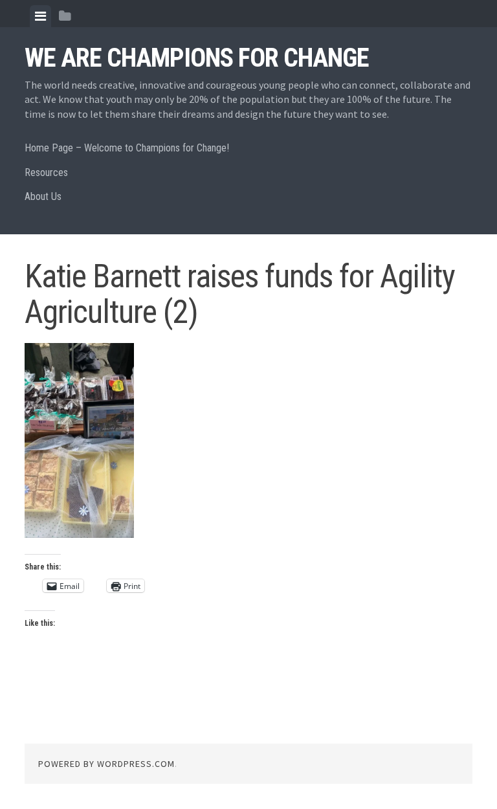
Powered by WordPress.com (106, 764)
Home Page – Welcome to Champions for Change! (127, 148)
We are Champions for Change (197, 58)
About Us (43, 196)
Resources (46, 172)
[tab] (40, 16)
